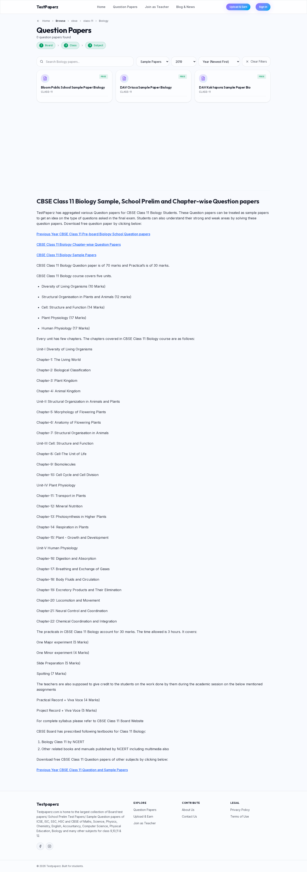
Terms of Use (239, 816)
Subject (96, 45)
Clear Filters (259, 61)
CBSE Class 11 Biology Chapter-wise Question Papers (79, 244)
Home (101, 7)
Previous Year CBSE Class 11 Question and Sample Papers (82, 770)
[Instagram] (49, 846)
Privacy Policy (240, 810)
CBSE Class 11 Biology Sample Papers (66, 255)
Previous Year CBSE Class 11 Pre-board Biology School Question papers (93, 234)
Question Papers (125, 7)
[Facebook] (40, 846)
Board (47, 45)
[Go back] (38, 20)
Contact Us (189, 816)
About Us (188, 810)
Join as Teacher (157, 7)
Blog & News (185, 7)
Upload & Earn (238, 6)
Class (71, 45)
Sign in (263, 6)
